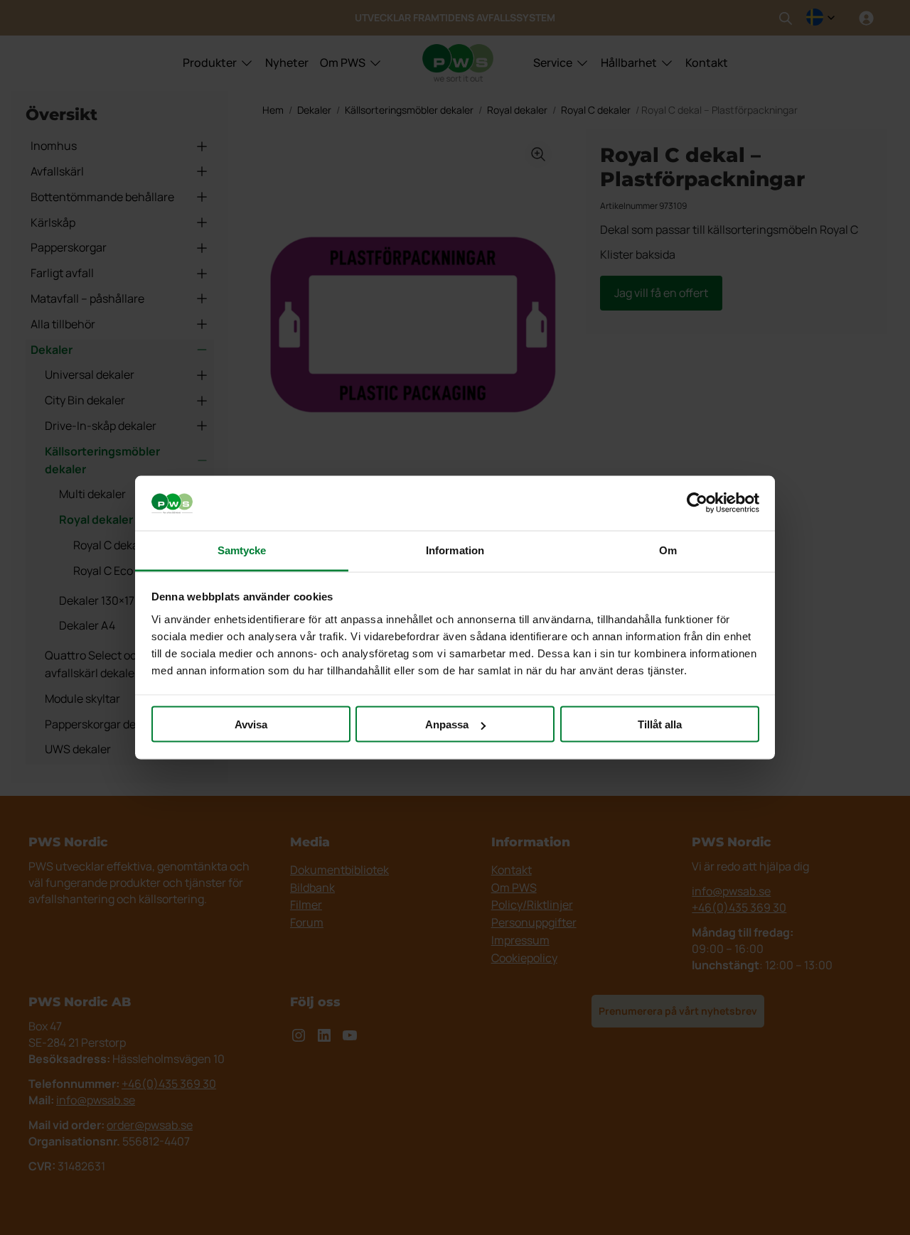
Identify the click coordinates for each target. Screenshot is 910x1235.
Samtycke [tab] (242, 550)
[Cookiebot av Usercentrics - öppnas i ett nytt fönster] (697, 503)
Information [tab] (455, 550)
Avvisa (251, 724)
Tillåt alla (660, 724)
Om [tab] (668, 550)
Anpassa (447, 724)
